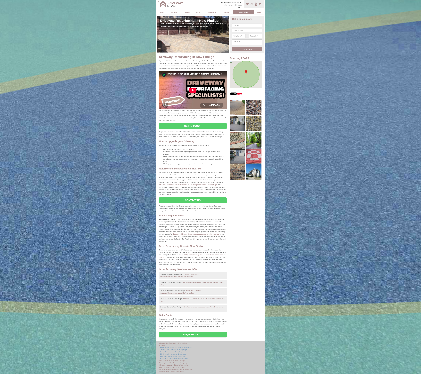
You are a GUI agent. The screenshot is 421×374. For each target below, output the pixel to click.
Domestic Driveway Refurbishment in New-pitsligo (176, 369)
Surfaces (174, 12)
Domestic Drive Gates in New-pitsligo (171, 371)
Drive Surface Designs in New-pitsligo (172, 361)
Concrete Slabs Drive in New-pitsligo (173, 356)
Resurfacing (243, 12)
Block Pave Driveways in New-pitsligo (173, 354)
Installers (212, 12)
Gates (259, 12)
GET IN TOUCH (192, 126)
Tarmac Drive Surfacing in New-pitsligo (173, 350)
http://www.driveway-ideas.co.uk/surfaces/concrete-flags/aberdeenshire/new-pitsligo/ (188, 185)
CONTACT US (193, 200)
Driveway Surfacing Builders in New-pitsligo (174, 365)
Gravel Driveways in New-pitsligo (171, 352)
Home (161, 12)
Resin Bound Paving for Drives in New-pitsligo (176, 347)
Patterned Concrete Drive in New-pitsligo (174, 358)
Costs (198, 12)
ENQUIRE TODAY (193, 334)
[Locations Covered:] (158, 2)
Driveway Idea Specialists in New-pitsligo (173, 343)
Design (187, 12)
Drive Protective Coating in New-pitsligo (172, 367)
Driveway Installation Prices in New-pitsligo (173, 363)
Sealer (226, 12)
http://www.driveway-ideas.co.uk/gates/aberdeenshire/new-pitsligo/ (196, 234)
